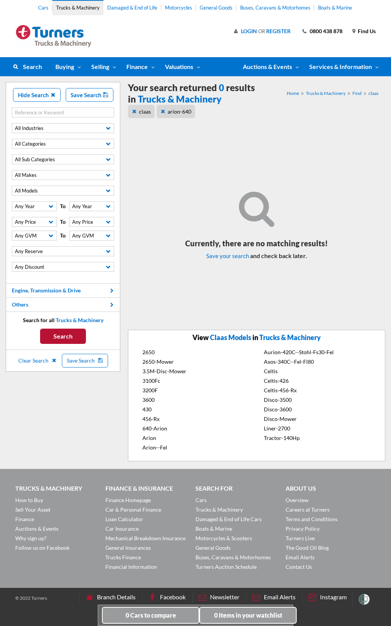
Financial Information (131, 566)
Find (357, 93)
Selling (100, 66)
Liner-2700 (277, 428)
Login (249, 31)
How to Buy (29, 500)
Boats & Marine (335, 8)
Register (278, 31)
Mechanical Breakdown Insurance (145, 538)
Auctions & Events (36, 528)
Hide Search (34, 94)
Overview (297, 500)
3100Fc (151, 380)
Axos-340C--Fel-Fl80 (289, 361)
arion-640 (179, 111)
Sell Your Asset (32, 509)
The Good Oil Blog (307, 547)
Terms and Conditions (312, 519)
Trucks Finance (123, 557)
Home (293, 93)
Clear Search (34, 360)
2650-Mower (158, 361)
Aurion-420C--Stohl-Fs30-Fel (299, 352)
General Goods (216, 8)
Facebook (173, 596)
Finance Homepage (128, 500)
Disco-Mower (280, 419)
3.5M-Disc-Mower (164, 371)
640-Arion (154, 428)
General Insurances (128, 547)
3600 (148, 399)
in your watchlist (248, 615)
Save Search (87, 94)
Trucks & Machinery (78, 8)
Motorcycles (178, 8)
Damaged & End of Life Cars (229, 519)
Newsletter (224, 596)
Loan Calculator (124, 519)
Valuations (179, 66)
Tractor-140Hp (282, 438)
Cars (43, 8)
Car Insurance (122, 528)
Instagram (333, 596)
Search (32, 66)
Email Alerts (300, 557)
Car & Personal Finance (133, 509)
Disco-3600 (278, 409)
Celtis (271, 371)
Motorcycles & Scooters (224, 538)
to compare (151, 615)
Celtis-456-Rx (280, 390)
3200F (150, 390)
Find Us (367, 31)
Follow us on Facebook (42, 547)
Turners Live (300, 538)
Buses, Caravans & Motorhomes (275, 8)
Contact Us (299, 566)
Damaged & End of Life (132, 8)
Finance (137, 66)
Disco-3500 (278, 399)
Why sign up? (31, 538)
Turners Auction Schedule (226, 566)
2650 (148, 352)
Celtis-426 (276, 380)
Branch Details (116, 596)
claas (373, 93)
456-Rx (151, 419)
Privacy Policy (303, 528)
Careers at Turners (308, 509)
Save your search (227, 255)
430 (147, 409)
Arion (149, 438)
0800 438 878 (326, 31)
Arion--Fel (154, 447)
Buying (64, 66)
